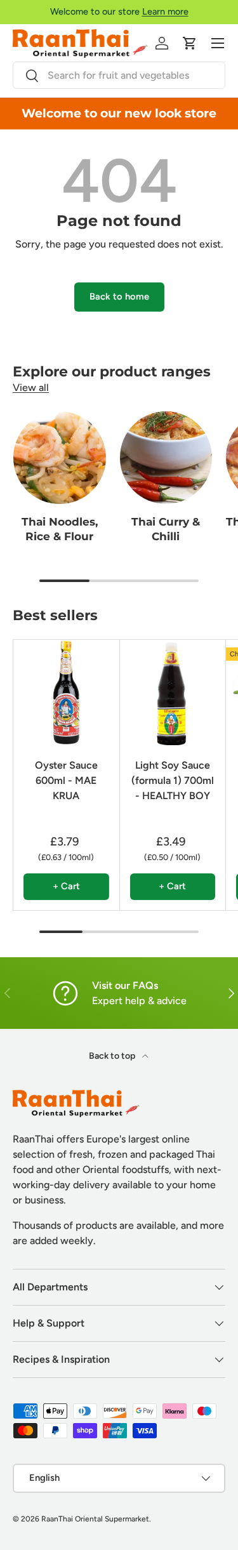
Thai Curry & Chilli (165, 529)
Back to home (119, 296)
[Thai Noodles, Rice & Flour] (59, 457)
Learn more (165, 11)
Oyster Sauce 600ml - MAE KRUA (66, 780)
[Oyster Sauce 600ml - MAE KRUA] (66, 693)
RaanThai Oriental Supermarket (95, 1518)
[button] (190, 43)
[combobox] (119, 75)
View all (31, 387)
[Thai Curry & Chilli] (166, 457)
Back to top (113, 1055)
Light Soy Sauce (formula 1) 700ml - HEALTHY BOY (172, 780)
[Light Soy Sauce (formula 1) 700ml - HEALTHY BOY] (173, 693)
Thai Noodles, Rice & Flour (60, 529)
